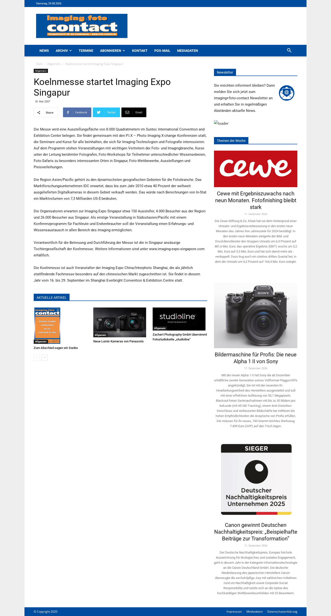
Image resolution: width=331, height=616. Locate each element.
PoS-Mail (162, 51)
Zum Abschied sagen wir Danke (56, 348)
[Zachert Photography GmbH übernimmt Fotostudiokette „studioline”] (180, 319)
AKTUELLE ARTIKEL (52, 298)
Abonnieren (110, 51)
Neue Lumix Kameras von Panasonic (118, 341)
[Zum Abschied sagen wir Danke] (61, 326)
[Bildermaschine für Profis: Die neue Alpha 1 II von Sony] (255, 312)
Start (39, 64)
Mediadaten (187, 51)
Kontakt (140, 51)
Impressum (234, 611)
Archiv (62, 51)
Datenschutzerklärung (282, 611)
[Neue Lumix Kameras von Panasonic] (120, 322)
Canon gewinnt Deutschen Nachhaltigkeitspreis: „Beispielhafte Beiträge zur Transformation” (255, 532)
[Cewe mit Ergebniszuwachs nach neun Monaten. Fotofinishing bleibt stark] (255, 169)
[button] (289, 51)
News (44, 51)
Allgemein (54, 64)
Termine (86, 51)
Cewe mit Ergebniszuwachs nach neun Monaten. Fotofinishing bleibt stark (255, 200)
